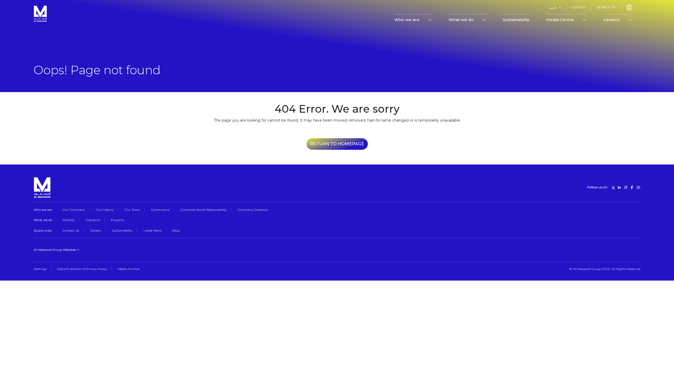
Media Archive (128, 269)
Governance (160, 210)
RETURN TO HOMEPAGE (337, 143)
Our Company (73, 210)
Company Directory (253, 210)
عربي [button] (553, 7)
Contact (579, 7)
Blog (176, 230)
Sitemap (40, 269)
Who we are (43, 210)
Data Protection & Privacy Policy (82, 269)
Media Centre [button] (560, 19)
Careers (95, 230)
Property (118, 220)
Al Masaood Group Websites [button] (55, 250)
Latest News (152, 230)
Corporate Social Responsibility (203, 210)
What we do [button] (461, 19)
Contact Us (70, 230)
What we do (43, 220)
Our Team (132, 210)
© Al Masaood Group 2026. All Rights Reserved (604, 269)
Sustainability (516, 19)
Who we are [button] (406, 19)
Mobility (69, 220)
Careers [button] (611, 19)
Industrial (93, 220)
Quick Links (43, 230)
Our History (105, 210)
